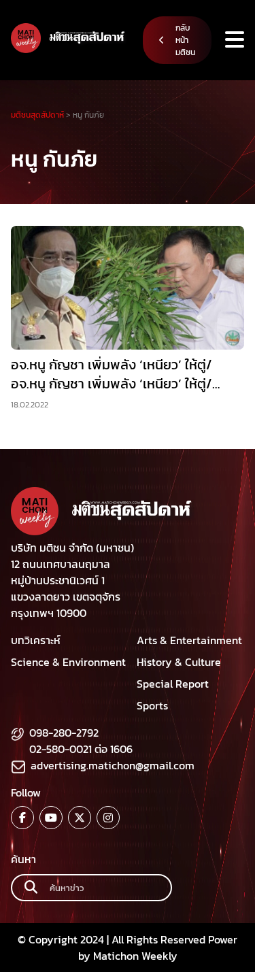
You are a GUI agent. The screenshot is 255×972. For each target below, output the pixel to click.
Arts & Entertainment (189, 640)
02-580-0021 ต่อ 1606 (81, 749)
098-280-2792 (64, 732)
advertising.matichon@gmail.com (112, 765)
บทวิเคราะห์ (36, 640)
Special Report (173, 683)
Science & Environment (68, 662)
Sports (152, 705)
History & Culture (179, 662)
